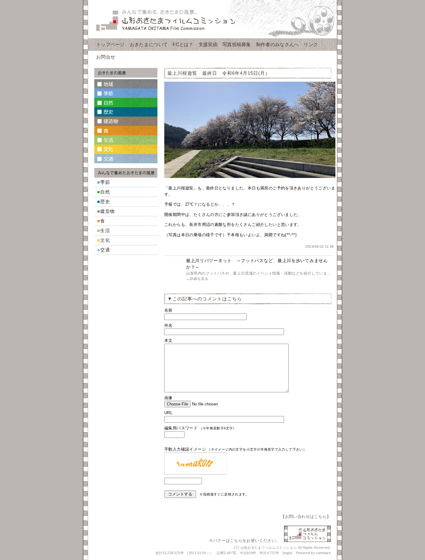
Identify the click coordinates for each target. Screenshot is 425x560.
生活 (105, 230)
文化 (105, 240)
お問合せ (105, 57)
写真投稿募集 (236, 44)
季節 (105, 182)
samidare (323, 553)
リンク (311, 44)
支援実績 (207, 44)
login (287, 553)
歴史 (105, 201)
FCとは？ (183, 44)
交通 (105, 249)
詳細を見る (199, 278)
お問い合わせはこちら (306, 516)
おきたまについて (149, 44)
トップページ (110, 44)
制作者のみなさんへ (277, 44)
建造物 (107, 211)
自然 (105, 191)
